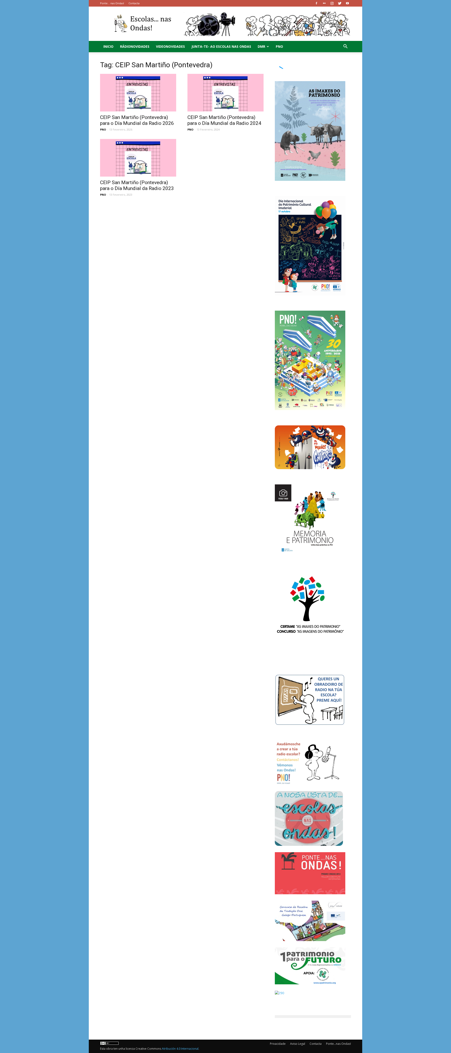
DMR (261, 46)
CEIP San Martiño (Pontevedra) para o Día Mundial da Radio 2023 (137, 185)
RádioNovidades (134, 46)
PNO (279, 46)
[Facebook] (316, 3)
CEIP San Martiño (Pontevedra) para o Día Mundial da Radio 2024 (224, 120)
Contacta (134, 3)
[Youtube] (347, 3)
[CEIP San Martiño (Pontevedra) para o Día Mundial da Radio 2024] (225, 92)
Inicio (108, 46)
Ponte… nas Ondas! (112, 3)
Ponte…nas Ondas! (338, 1044)
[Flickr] (324, 3)
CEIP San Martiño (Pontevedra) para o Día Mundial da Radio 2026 (137, 120)
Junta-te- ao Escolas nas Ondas (221, 46)
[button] (345, 47)
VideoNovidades (170, 46)
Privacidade (278, 1044)
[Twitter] (339, 3)
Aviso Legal (297, 1044)
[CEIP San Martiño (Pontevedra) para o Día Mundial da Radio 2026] (138, 92)
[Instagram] (331, 3)
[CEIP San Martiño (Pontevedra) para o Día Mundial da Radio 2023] (138, 158)
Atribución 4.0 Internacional (180, 1049)
